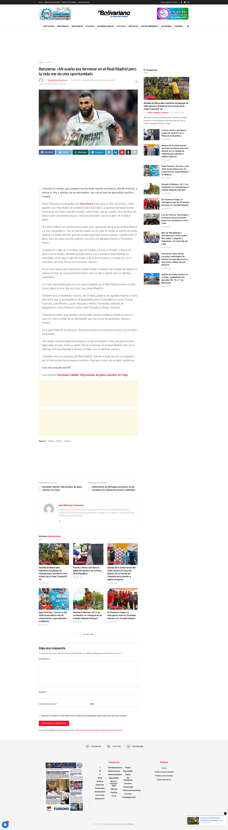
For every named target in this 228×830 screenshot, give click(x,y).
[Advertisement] (114, 45)
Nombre (43, 692)
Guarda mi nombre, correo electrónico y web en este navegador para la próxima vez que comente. (84, 716)
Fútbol (58, 441)
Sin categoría (128, 779)
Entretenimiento (150, 26)
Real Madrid (86, 203)
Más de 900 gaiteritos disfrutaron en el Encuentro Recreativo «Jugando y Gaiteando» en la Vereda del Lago (175, 238)
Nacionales (63, 26)
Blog (100, 778)
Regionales (77, 26)
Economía (166, 26)
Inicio (41, 2)
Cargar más (88, 634)
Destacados (100, 792)
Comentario (45, 659)
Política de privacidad (52, 2)
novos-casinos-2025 (114, 783)
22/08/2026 (44, 625)
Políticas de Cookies (68, 2)
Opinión (114, 789)
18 (100, 771)
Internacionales (105, 26)
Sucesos (90, 26)
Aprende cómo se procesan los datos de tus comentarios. (99, 730)
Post (114, 796)
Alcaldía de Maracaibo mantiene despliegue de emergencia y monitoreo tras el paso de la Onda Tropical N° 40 (53, 573)
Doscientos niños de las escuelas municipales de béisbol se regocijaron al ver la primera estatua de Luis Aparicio (175, 259)
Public (128, 768)
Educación (99, 798)
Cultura (100, 781)
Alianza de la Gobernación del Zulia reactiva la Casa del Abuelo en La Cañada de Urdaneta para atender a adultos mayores (121, 573)
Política (121, 26)
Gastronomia (114, 771)
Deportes (133, 26)
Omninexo (130, 824)
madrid (67, 441)
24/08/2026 (44, 583)
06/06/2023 (75, 80)
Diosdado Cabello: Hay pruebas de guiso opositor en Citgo (92, 374)
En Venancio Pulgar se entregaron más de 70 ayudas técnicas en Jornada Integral (121, 615)
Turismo (178, 26)
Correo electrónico (48, 704)
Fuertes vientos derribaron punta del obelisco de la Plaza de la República (87, 570)
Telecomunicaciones (131, 790)
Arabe (50, 441)
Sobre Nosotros (83, 2)
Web (92, 704)
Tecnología (128, 787)
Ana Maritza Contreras (57, 80)
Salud (127, 774)
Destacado (48, 26)
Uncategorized (129, 797)
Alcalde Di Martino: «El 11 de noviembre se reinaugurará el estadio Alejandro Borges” (87, 615)
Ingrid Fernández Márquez (158, 113)
